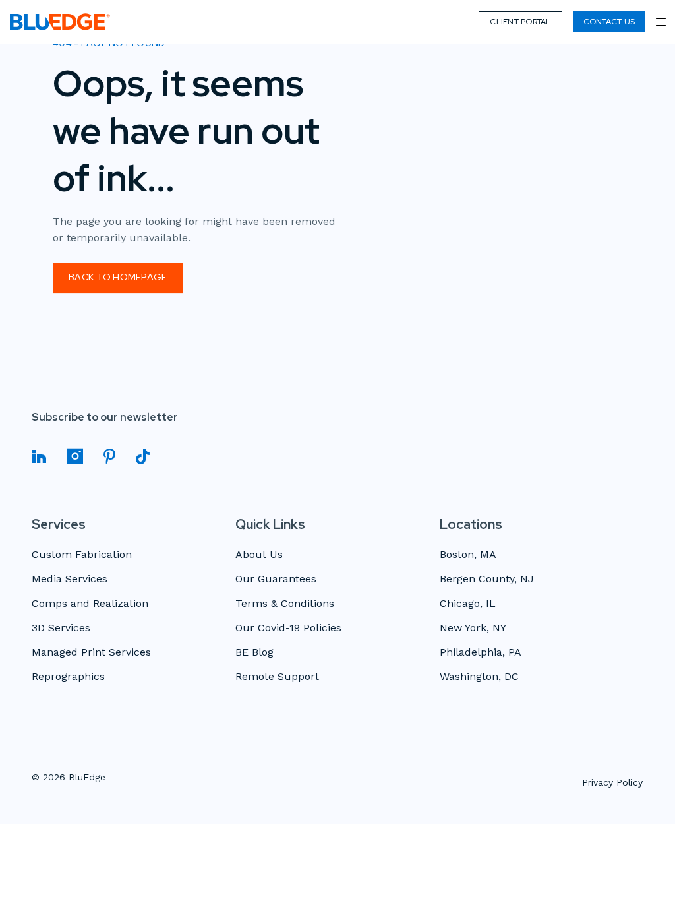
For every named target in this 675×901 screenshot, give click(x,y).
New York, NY (473, 628)
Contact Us (609, 21)
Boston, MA (468, 555)
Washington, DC (479, 677)
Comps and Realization (90, 603)
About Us (259, 555)
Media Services (69, 579)
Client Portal (520, 21)
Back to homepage (118, 277)
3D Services (61, 628)
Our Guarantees (275, 579)
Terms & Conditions (284, 603)
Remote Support (277, 677)
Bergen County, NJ (487, 579)
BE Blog (254, 652)
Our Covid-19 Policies (288, 628)
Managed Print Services (91, 652)
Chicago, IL (468, 603)
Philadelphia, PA (480, 652)
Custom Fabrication (82, 555)
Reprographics (68, 677)
